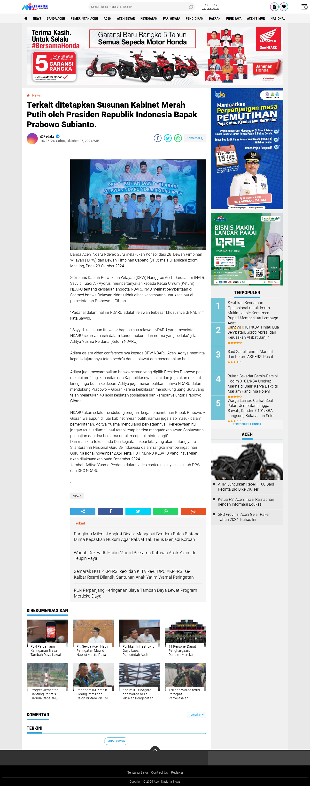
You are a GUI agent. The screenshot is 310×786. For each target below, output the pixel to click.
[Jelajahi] (304, 6)
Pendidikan (194, 18)
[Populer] (284, 7)
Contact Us (159, 772)
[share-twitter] (168, 138)
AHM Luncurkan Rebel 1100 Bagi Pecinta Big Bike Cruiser (246, 487)
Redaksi (177, 772)
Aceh (107, 18)
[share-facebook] (158, 138)
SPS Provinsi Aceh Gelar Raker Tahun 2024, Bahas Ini (244, 517)
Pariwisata (171, 18)
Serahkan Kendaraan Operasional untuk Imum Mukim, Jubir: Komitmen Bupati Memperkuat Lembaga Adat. (253, 312)
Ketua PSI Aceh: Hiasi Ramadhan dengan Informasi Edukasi (246, 502)
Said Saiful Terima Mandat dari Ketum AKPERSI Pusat (250, 354)
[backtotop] (155, 751)
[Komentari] (193, 511)
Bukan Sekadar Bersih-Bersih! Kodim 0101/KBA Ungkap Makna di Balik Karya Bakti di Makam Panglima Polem (253, 383)
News (37, 18)
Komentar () (195, 138)
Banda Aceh (56, 18)
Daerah (215, 18)
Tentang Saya (137, 772)
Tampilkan (195, 714)
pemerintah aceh (84, 18)
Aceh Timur (256, 18)
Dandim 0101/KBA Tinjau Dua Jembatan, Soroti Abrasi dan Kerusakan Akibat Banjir (253, 332)
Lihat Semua (116, 740)
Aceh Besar (126, 18)
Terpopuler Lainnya (247, 424)
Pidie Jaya (233, 18)
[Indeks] (274, 7)
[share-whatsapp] (178, 138)
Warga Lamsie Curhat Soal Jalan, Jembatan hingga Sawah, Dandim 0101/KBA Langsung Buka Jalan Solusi (252, 408)
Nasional (278, 18)
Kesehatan (148, 18)
